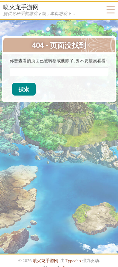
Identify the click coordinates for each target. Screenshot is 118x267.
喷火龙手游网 (21, 7)
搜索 (24, 89)
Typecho (73, 260)
